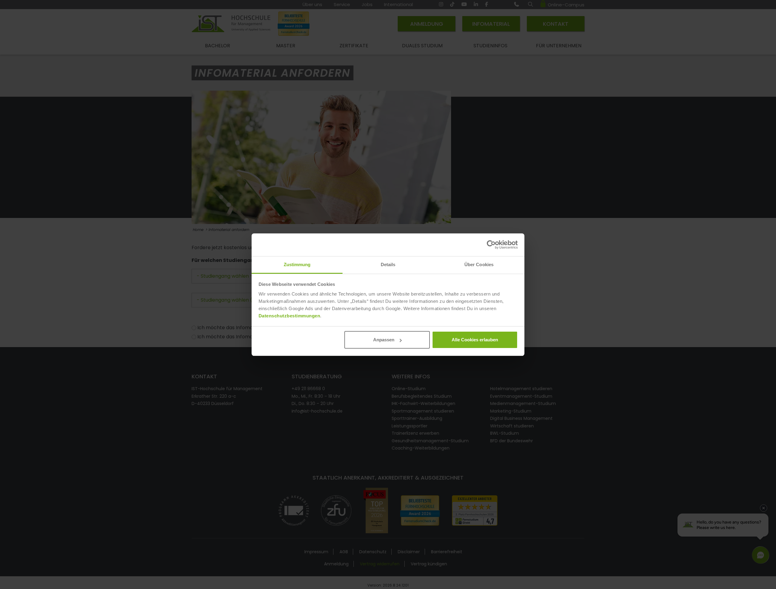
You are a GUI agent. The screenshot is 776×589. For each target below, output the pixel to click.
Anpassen (383, 339)
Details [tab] (388, 264)
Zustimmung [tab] (297, 264)
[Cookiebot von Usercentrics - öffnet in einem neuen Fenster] (491, 244)
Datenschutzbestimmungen (289, 315)
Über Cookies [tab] (478, 264)
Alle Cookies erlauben (475, 339)
